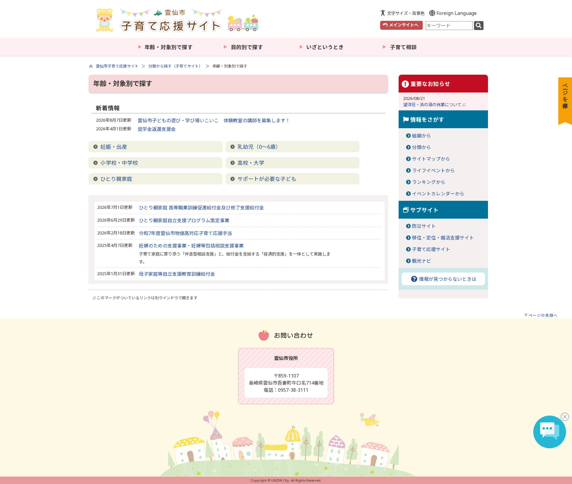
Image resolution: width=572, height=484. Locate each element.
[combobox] (449, 25)
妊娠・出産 (113, 146)
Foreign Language (456, 13)
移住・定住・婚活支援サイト (443, 237)
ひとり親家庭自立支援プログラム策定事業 (184, 220)
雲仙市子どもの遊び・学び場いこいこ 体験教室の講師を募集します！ (214, 120)
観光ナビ (421, 261)
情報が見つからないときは (447, 279)
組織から (421, 135)
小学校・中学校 (119, 162)
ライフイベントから (433, 170)
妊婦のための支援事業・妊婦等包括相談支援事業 (191, 245)
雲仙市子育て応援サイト (117, 66)
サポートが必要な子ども (266, 178)
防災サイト (424, 226)
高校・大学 (250, 162)
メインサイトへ (403, 25)
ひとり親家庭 (116, 178)
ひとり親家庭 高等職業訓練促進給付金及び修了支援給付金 (201, 207)
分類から (421, 147)
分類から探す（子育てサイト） (175, 66)
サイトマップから (431, 159)
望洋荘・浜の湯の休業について (433, 104)
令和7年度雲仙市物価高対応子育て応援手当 (185, 233)
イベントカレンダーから (438, 193)
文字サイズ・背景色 (406, 13)
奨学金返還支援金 (157, 129)
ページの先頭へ (543, 315)
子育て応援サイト (431, 249)
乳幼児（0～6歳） (259, 146)
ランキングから (428, 182)
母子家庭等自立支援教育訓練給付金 (177, 274)
